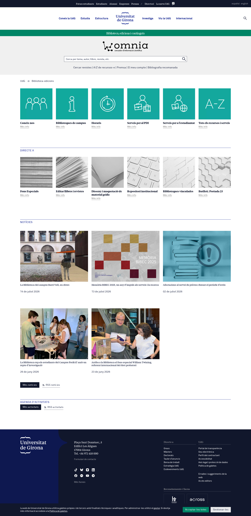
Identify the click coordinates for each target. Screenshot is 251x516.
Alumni (113, 4)
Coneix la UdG (67, 18)
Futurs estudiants (85, 4)
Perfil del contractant (209, 455)
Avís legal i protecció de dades (213, 462)
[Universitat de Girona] (33, 446)
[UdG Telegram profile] (93, 475)
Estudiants (101, 4)
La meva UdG (163, 4)
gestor (157, 508)
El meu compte (137, 67)
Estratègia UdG (171, 466)
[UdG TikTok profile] (76, 470)
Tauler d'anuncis (172, 459)
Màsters (168, 452)
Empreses (124, 4)
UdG (22, 81)
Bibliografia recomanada (163, 67)
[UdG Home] (125, 18)
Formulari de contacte (85, 459)
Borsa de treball (171, 462)
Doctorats (169, 455)
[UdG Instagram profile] (87, 470)
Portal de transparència (210, 448)
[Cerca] (245, 18)
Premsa (135, 4)
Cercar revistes (82, 67)
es (236, 4)
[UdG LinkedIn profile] (93, 470)
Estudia (85, 18)
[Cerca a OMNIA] (184, 59)
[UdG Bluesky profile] (81, 470)
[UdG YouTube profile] (87, 475)
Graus (167, 448)
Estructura (101, 18)
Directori (149, 4)
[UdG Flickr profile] (81, 475)
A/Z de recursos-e (104, 67)
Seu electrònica (206, 452)
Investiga (147, 18)
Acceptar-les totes (195, 509)
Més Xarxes (79, 482)
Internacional (184, 18)
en (244, 4)
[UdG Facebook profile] (76, 475)
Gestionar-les (220, 509)
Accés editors (205, 481)
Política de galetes (207, 466)
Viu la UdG (164, 18)
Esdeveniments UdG (174, 469)
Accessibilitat (205, 459)
